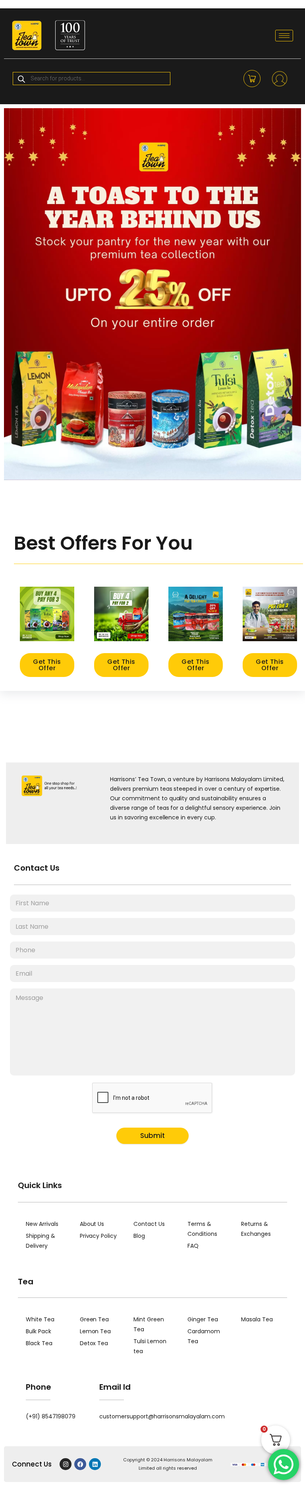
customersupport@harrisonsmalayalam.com (162, 1416)
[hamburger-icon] (284, 35)
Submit (152, 1135)
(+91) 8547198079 (50, 1416)
